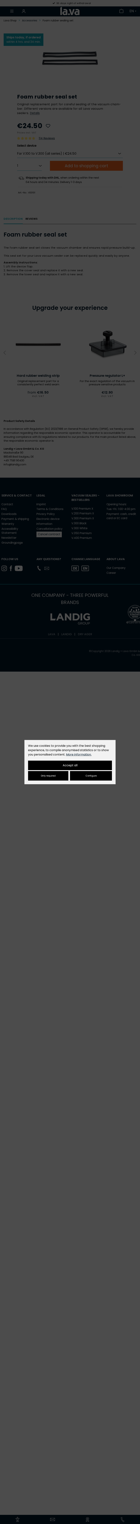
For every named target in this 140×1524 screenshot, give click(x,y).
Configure (91, 775)
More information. (79, 754)
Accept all (70, 765)
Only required (48, 775)
